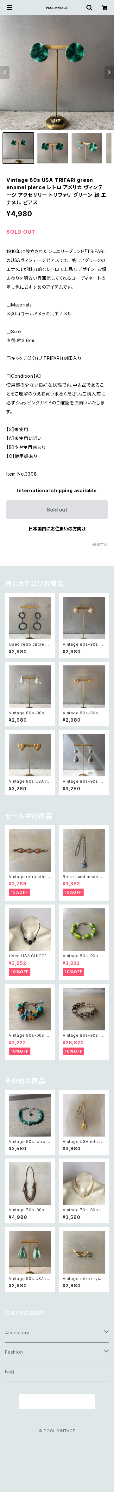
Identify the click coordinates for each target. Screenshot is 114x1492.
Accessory (17, 1332)
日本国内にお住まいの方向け (57, 528)
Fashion (14, 1352)
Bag (9, 1371)
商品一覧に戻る (57, 1402)
